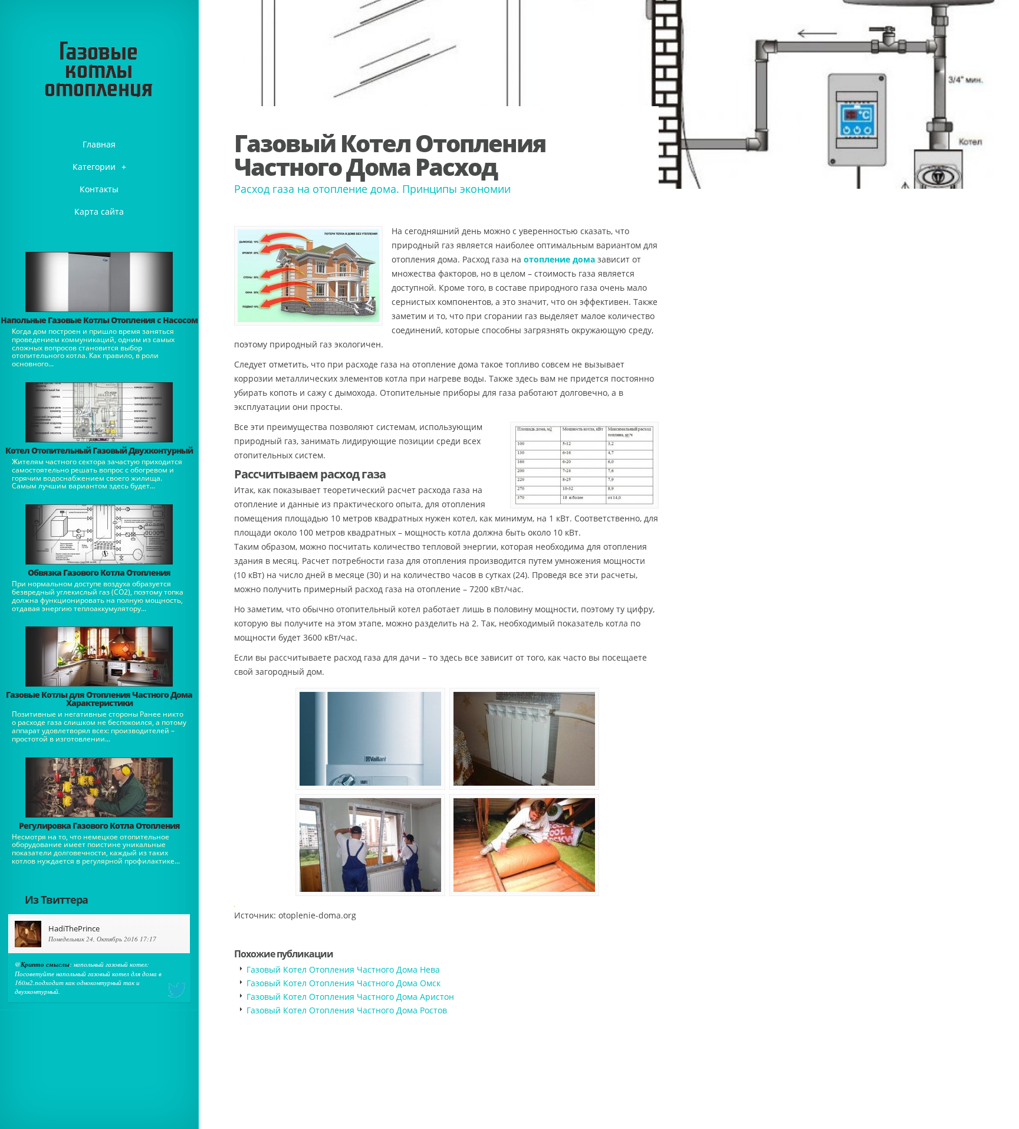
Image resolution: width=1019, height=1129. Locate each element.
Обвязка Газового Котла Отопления (99, 572)
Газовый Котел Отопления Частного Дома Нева (343, 969)
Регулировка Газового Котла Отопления (99, 825)
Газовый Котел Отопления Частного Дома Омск (343, 983)
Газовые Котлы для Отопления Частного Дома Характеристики (99, 698)
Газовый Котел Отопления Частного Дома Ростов (346, 1010)
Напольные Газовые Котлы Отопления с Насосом (99, 320)
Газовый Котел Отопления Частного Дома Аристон (350, 996)
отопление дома (559, 259)
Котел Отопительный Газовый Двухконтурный (99, 450)
